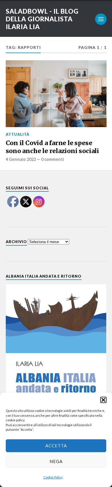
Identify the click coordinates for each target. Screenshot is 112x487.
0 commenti (52, 159)
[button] (103, 400)
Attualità (17, 134)
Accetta (56, 445)
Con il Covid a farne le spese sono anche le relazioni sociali (52, 147)
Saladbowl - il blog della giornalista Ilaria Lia (42, 19)
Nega (56, 461)
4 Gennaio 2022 (21, 159)
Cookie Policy (53, 477)
